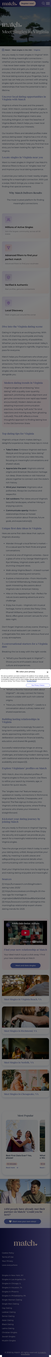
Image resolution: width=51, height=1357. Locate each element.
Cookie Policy (31, 681)
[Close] (47, 672)
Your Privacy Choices (37, 685)
